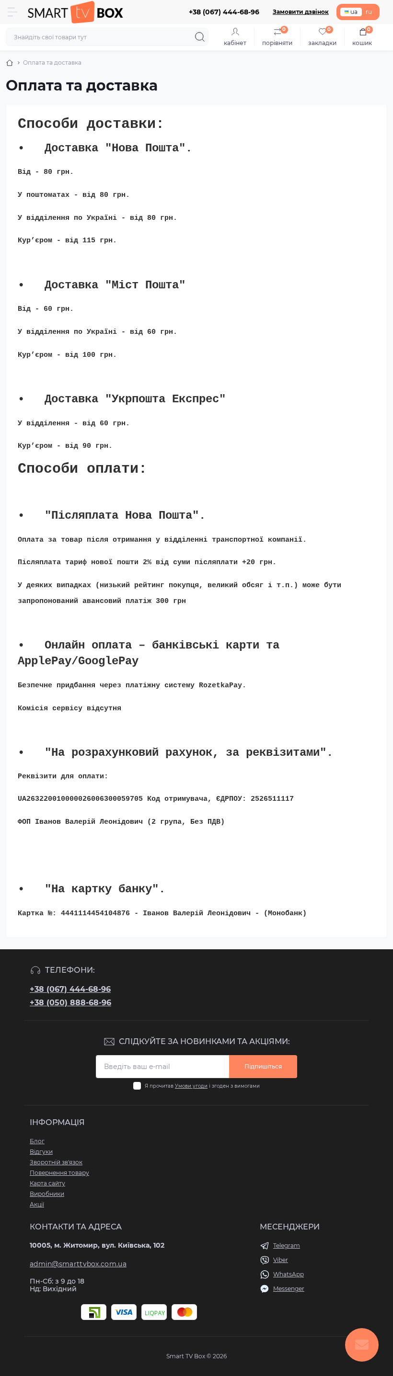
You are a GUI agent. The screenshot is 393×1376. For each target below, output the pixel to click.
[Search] (199, 37)
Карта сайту (47, 1183)
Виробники (47, 1193)
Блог (37, 1141)
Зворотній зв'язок (56, 1162)
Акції (37, 1204)
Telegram (286, 1245)
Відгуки (41, 1151)
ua (354, 11)
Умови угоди (191, 1086)
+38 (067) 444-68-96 (70, 989)
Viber (280, 1259)
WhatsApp (288, 1274)
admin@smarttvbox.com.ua (78, 1264)
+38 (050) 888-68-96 (70, 1002)
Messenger (288, 1288)
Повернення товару (59, 1172)
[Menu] (12, 12)
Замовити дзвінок (301, 11)
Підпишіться (263, 1066)
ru (369, 11)
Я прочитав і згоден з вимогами (202, 1086)
